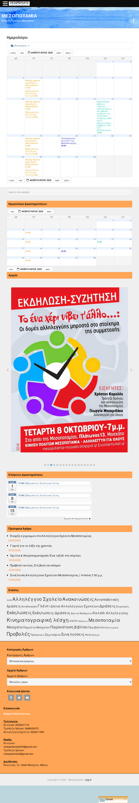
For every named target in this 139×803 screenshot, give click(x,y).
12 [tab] (79, 465)
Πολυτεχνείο (111, 627)
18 (41, 135)
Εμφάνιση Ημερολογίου (76, 518)
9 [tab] (69, 465)
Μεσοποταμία (104, 620)
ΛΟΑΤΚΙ (73, 620)
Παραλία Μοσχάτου (36, 627)
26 (59, 157)
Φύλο (88, 634)
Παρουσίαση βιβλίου (69, 626)
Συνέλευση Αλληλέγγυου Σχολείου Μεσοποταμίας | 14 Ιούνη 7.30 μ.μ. (56, 575)
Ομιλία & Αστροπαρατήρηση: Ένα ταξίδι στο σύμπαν (45, 555)
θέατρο (96, 634)
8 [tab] (66, 465)
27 (77, 157)
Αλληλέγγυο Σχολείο (37, 599)
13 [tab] (82, 465)
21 (95, 135)
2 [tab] (48, 465)
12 (59, 99)
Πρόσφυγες (37, 634)
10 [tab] (73, 465)
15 (112, 99)
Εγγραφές (122, 606)
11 (41, 99)
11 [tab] (76, 465)
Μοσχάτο (15, 626)
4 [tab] (54, 465)
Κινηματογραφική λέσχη (37, 619)
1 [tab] (45, 465)
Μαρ (59, 52)
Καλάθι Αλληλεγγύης (110, 612)
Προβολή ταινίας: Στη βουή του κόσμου (35, 565)
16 (130, 99)
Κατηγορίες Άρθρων (20, 655)
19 (59, 135)
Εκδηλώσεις (19, 612)
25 (41, 157)
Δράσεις (107, 605)
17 (23, 135)
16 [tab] (91, 465)
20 (77, 135)
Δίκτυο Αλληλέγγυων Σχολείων (75, 606)
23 (130, 135)
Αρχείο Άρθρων (17, 676)
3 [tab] (51, 465)
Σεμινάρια (53, 634)
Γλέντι (44, 605)
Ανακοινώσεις (78, 599)
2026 (67, 52)
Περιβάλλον (96, 627)
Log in (88, 779)
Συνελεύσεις (72, 634)
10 (23, 99)
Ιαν (22, 52)
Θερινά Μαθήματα (81, 613)
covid (9, 599)
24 (23, 157)
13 (77, 99)
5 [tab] (57, 465)
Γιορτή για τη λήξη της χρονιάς (31, 546)
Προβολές (18, 633)
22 (112, 135)
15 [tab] (88, 465)
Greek (109, 799)
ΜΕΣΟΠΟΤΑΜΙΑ (19, 15)
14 (95, 99)
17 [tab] (94, 465)
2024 (13, 52)
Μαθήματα (83, 621)
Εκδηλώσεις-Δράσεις (51, 612)
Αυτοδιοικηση (29, 606)
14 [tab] (85, 465)
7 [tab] (63, 465)
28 (95, 157)
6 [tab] (60, 465)
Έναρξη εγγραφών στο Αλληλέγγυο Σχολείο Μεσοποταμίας (51, 536)
